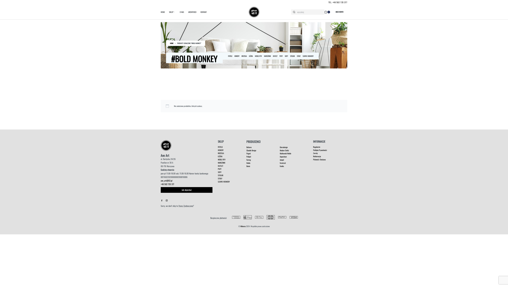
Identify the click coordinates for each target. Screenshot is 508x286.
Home (171, 43)
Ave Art (165, 155)
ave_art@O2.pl (166, 180)
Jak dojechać (187, 189)
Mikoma (243, 226)
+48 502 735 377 (167, 184)
